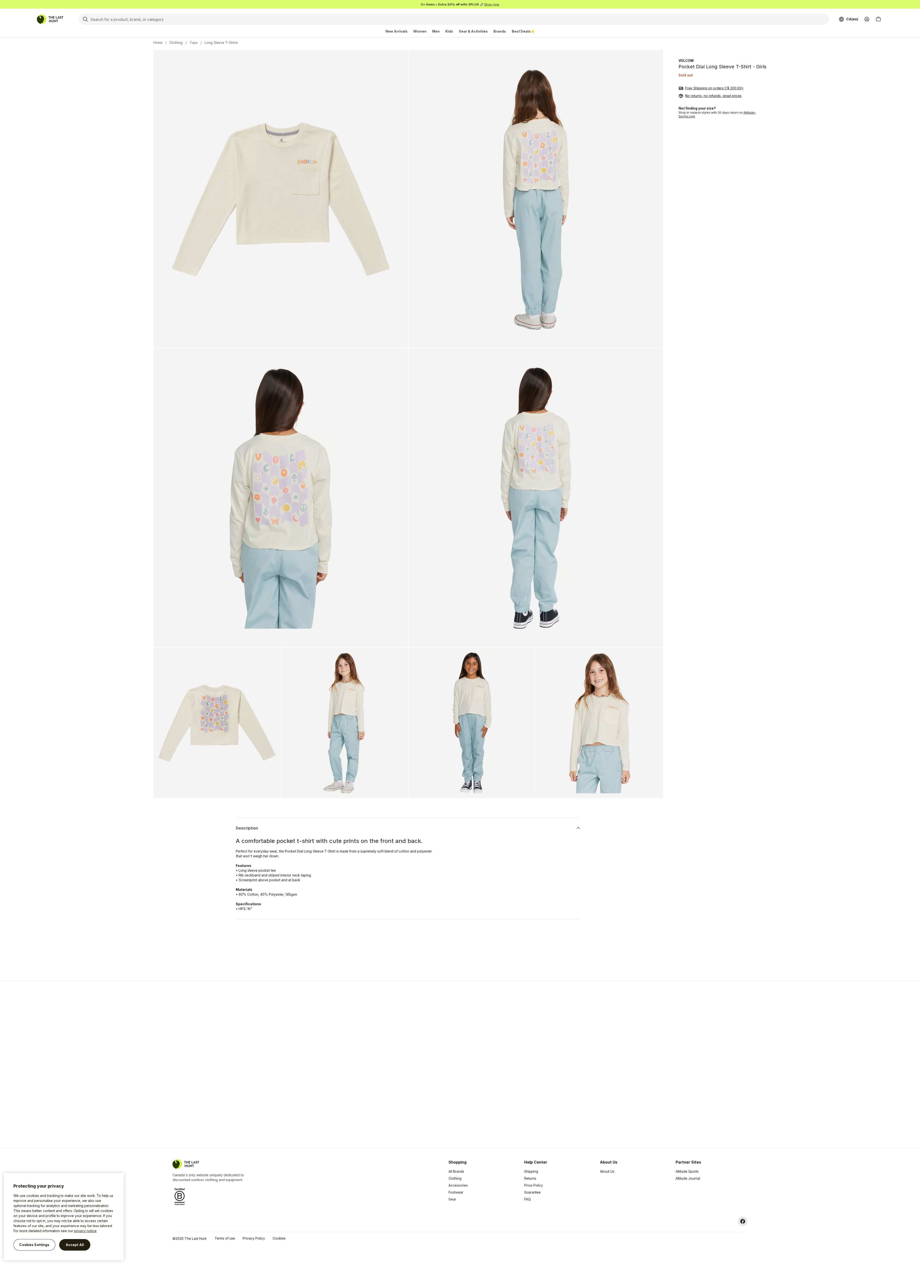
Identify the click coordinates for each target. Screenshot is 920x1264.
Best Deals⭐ (523, 31)
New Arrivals (396, 31)
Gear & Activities (473, 31)
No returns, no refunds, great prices (713, 96)
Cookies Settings (34, 1245)
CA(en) (852, 19)
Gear (452, 1199)
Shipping (531, 1171)
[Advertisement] (384, 1064)
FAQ (527, 1199)
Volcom (686, 60)
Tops (194, 43)
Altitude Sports (687, 1171)
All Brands (456, 1171)
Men (436, 31)
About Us (607, 1171)
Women (419, 31)
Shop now (491, 4)
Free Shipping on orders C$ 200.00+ (714, 88)
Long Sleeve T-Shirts (221, 43)
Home (157, 43)
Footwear (455, 1192)
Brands (500, 31)
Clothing (176, 43)
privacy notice (85, 1231)
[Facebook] (743, 1221)
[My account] (867, 19)
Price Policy (533, 1185)
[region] (64, 1216)
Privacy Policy (254, 1238)
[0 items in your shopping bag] (878, 19)
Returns (530, 1178)
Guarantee (532, 1192)
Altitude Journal (688, 1178)
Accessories (458, 1185)
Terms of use (225, 1238)
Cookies (279, 1238)
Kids (449, 31)
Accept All (75, 1245)
